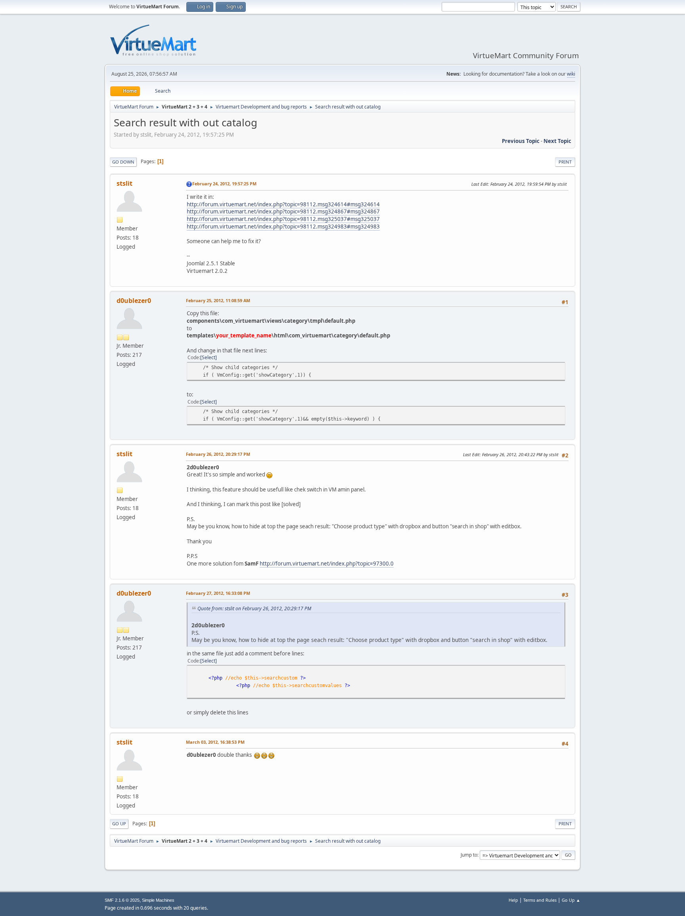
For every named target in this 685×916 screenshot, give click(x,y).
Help (513, 900)
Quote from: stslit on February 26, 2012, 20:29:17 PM (254, 608)
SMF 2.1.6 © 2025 (122, 900)
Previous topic (521, 141)
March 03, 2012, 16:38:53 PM (215, 742)
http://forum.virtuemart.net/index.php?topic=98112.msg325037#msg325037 (283, 219)
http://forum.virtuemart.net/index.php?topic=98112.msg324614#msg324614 (283, 204)
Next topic (557, 141)
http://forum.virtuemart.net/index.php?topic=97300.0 (327, 563)
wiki (571, 73)
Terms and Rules (540, 900)
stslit (124, 183)
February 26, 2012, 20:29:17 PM (218, 454)
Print (565, 162)
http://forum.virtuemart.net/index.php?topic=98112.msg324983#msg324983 (283, 226)
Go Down (123, 162)
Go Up (119, 823)
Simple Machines (158, 900)
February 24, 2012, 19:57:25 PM (224, 184)
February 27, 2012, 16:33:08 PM (218, 593)
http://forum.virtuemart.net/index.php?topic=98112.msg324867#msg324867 (283, 211)
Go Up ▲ (571, 900)
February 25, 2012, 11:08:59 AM (218, 300)
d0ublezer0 (134, 300)
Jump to (469, 854)
